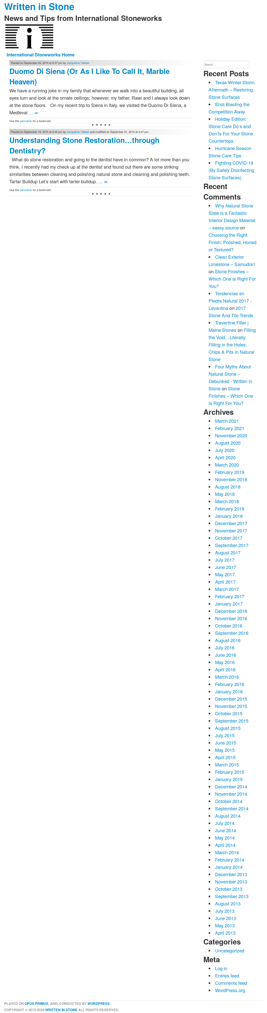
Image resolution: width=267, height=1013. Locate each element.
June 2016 (225, 655)
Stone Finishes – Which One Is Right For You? (232, 278)
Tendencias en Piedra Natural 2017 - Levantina (230, 300)
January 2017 (229, 603)
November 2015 (231, 706)
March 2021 (227, 420)
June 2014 (225, 830)
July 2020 (224, 450)
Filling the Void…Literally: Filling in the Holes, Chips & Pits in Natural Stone (232, 344)
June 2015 (225, 742)
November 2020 (231, 435)
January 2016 (229, 691)
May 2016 (225, 662)
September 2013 (231, 896)
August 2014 (228, 815)
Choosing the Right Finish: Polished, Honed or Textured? (232, 242)
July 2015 (224, 735)
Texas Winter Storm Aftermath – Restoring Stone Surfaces (231, 89)
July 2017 (224, 559)
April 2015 (225, 757)
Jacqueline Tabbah (78, 63)
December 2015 (231, 698)
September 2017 (231, 545)
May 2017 (225, 574)
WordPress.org (230, 990)
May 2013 (225, 925)
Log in (221, 968)
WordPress (98, 1003)
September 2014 (231, 808)
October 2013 (228, 889)
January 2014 (229, 867)
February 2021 (229, 428)
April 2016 (225, 669)
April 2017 (225, 581)
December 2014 (231, 786)
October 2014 (228, 801)
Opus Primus (36, 1003)
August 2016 (228, 640)
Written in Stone (61, 1009)
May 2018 (225, 494)
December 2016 (231, 611)
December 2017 (231, 523)
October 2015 (228, 713)
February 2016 (229, 684)
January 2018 (229, 516)
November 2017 (231, 530)
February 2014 (229, 859)
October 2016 (228, 625)
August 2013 (228, 903)
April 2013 (225, 932)
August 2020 (228, 442)
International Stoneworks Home (40, 54)
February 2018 (229, 508)
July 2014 (224, 823)
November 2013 (231, 881)
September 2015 (231, 720)
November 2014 (231, 793)
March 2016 (227, 676)
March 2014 (227, 852)
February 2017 (229, 596)
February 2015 (229, 772)
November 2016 (231, 618)
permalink (26, 121)
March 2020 (227, 464)
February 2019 (229, 472)
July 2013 (224, 910)
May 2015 (225, 750)
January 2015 (229, 779)
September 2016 (231, 633)
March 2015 (227, 764)
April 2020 (225, 457)
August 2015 (228, 728)
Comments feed (231, 983)
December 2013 (231, 874)
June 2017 (225, 567)
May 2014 (225, 837)
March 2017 (227, 589)
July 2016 (224, 647)
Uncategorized (229, 950)
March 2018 (227, 501)
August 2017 (228, 552)
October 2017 (228, 537)
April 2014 (225, 845)
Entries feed (227, 975)
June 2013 (225, 918)
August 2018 (228, 486)
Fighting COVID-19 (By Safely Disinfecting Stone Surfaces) (231, 170)
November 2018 (231, 479)
